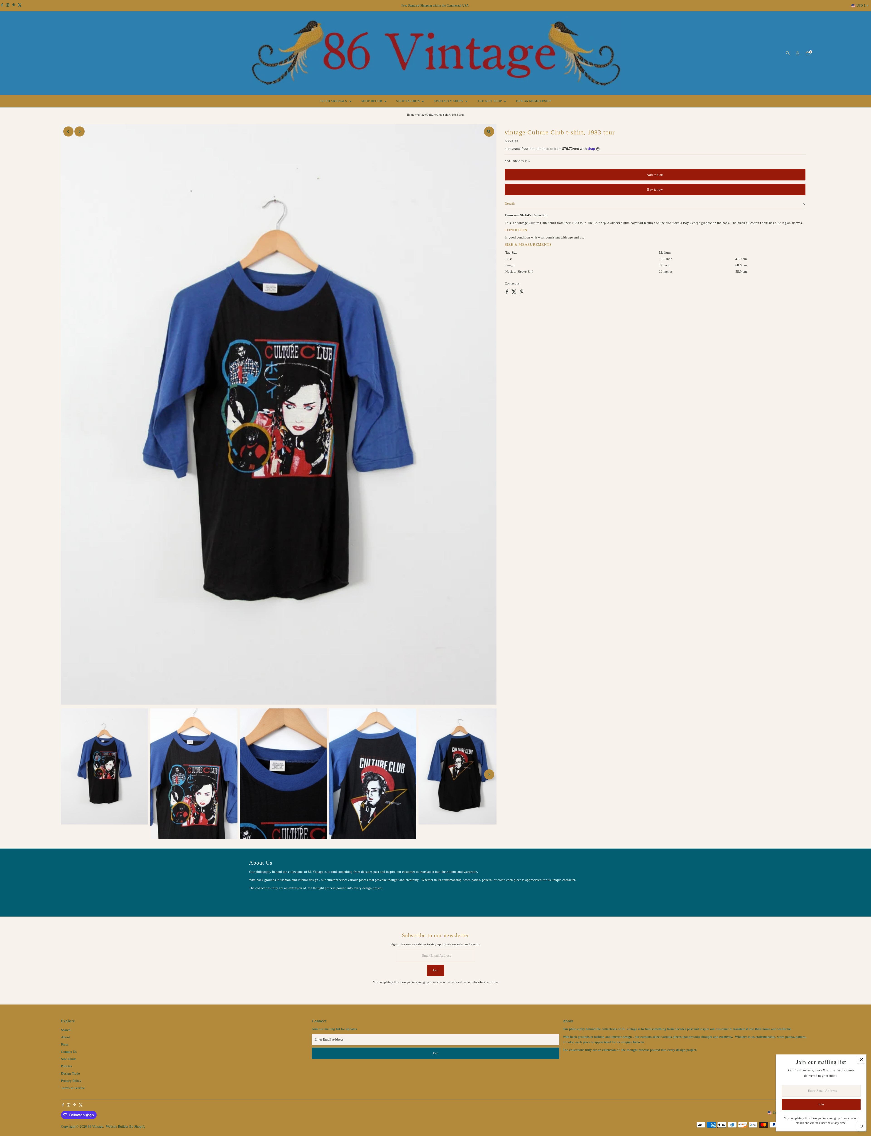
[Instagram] (7, 5)
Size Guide (68, 1059)
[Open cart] (807, 53)
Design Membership (533, 101)
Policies (66, 1066)
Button (258, 899)
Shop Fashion (408, 101)
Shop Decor (372, 101)
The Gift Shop (490, 101)
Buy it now (655, 189)
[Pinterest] (13, 5)
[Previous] (68, 131)
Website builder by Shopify (125, 1126)
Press (64, 1044)
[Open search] (788, 53)
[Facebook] (2, 5)
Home (410, 114)
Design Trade (70, 1073)
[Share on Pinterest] (522, 293)
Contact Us (69, 1051)
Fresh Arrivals (334, 101)
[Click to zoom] (489, 131)
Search (66, 1030)
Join (435, 970)
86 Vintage (95, 1126)
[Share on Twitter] (514, 293)
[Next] (79, 131)
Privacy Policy (71, 1080)
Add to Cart (655, 175)
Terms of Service (73, 1088)
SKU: (508, 161)
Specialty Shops (449, 101)
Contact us (512, 283)
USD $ (860, 5)
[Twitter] (20, 5)
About (65, 1037)
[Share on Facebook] (507, 293)
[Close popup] (861, 1060)
